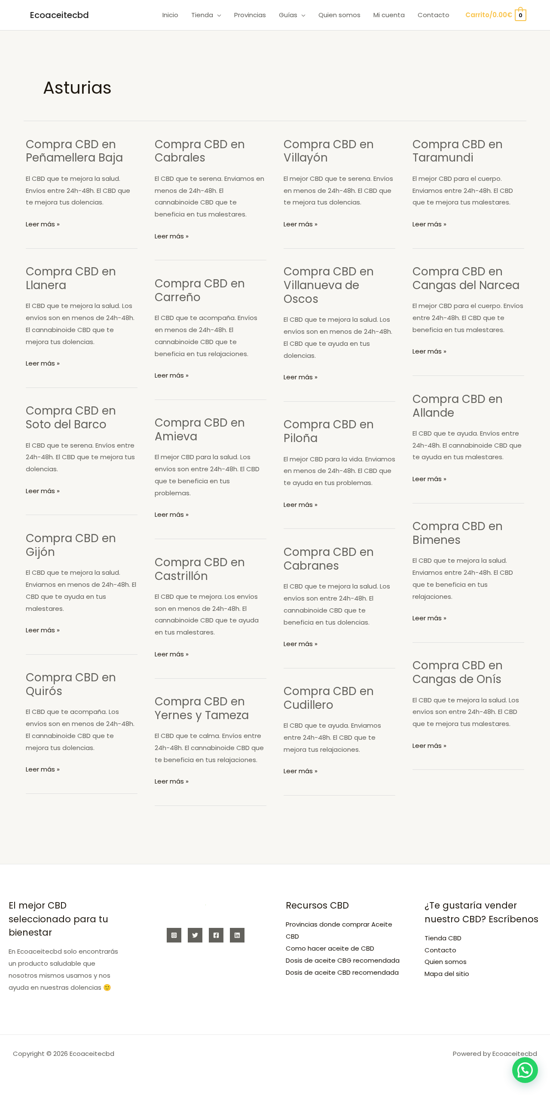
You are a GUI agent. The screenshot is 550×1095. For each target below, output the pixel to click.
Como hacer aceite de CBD (330, 948)
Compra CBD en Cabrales (200, 151)
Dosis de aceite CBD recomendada (342, 972)
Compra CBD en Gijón (71, 545)
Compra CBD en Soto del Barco (71, 417)
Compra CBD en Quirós (71, 684)
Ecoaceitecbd (59, 15)
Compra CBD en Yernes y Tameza (202, 708)
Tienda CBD (443, 937)
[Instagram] (174, 935)
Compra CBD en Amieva (200, 429)
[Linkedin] (237, 935)
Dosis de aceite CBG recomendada (343, 960)
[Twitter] (195, 935)
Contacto (440, 950)
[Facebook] (216, 935)
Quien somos (446, 961)
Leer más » (43, 224)
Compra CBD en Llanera (71, 278)
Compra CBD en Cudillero (329, 698)
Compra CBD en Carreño (200, 290)
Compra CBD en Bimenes (457, 533)
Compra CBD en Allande (457, 406)
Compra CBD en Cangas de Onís (457, 672)
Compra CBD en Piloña (329, 431)
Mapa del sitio (447, 973)
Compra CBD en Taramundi (457, 151)
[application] (217, 15)
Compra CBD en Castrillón (200, 569)
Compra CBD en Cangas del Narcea (465, 278)
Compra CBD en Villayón (329, 151)
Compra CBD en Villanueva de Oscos (329, 285)
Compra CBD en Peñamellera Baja (74, 151)
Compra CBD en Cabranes (329, 558)
